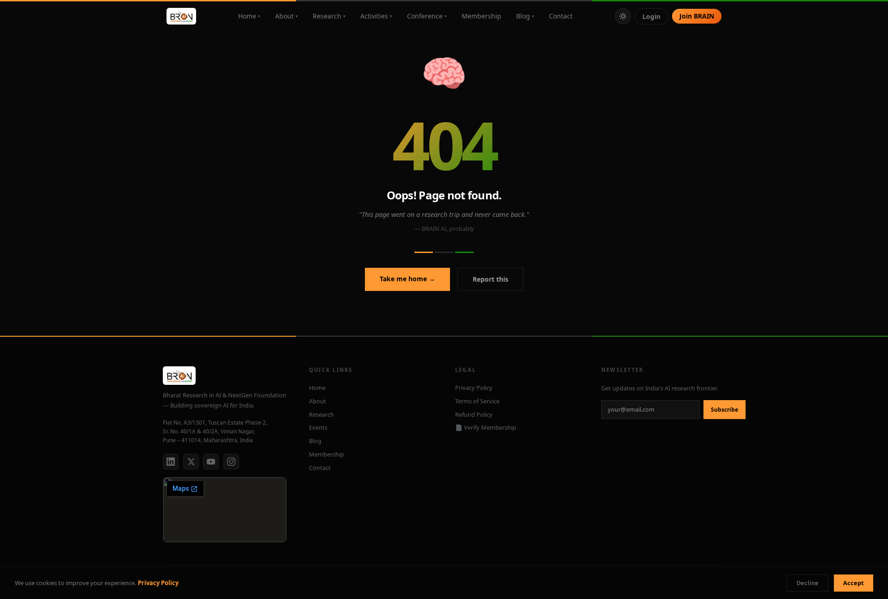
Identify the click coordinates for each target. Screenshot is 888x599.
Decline (807, 583)
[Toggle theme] (623, 16)
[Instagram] (231, 461)
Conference (427, 16)
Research (329, 16)
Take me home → (407, 278)
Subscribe (724, 410)
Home (249, 16)
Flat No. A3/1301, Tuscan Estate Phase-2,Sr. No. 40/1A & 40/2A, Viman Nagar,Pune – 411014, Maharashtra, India (215, 431)
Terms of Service (477, 401)
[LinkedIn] (171, 461)
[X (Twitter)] (191, 461)
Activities (376, 16)
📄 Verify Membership (485, 427)
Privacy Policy (158, 583)
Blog (525, 16)
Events (318, 427)
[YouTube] (211, 461)
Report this (490, 279)
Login (651, 16)
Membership (481, 16)
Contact (561, 16)
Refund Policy (474, 414)
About (286, 16)
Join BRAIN (696, 16)
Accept (853, 583)
